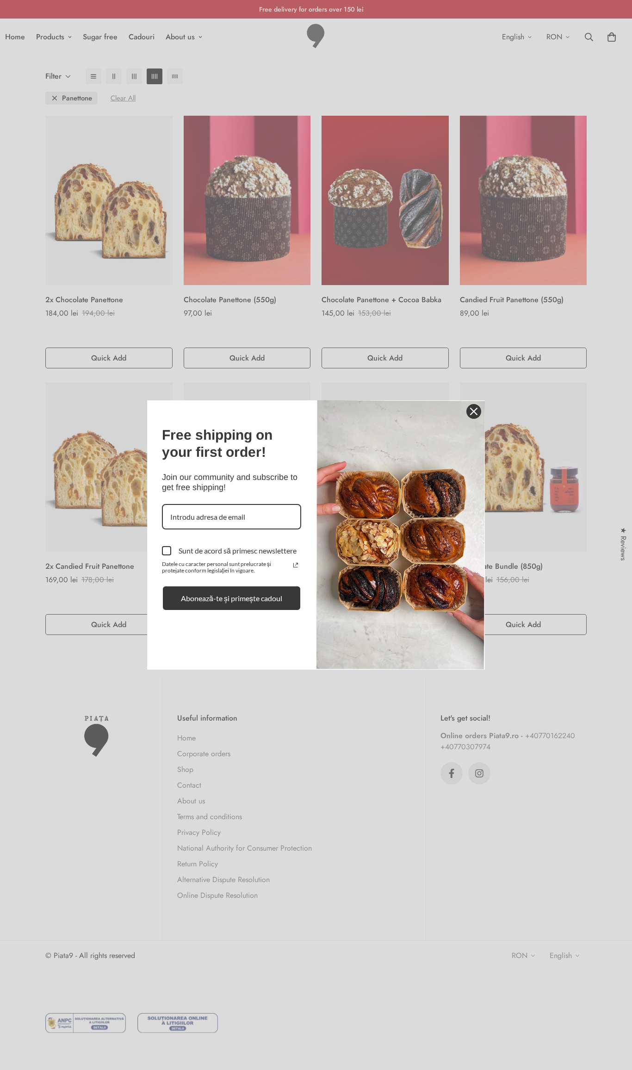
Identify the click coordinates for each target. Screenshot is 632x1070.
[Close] (474, 411)
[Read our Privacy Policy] (295, 565)
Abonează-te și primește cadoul (231, 598)
